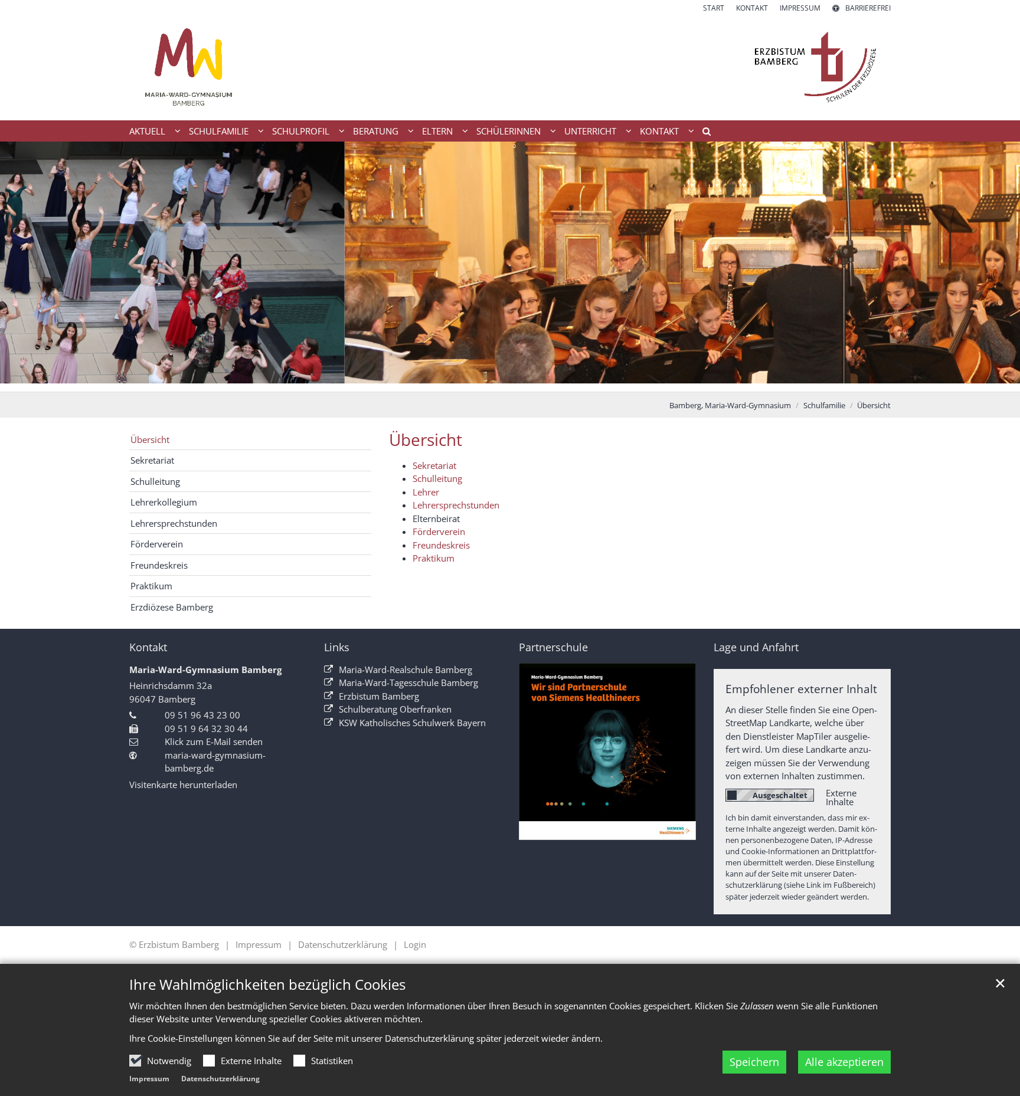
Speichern (754, 1062)
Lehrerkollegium (163, 502)
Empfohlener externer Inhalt (801, 688)
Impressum (149, 1079)
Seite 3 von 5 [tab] (510, 380)
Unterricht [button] (590, 131)
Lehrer (426, 492)
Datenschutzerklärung (220, 1079)
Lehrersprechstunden (456, 505)
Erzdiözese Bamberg (171, 607)
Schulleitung (437, 478)
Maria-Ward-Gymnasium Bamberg (205, 669)
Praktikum (434, 558)
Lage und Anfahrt (756, 647)
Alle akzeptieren (844, 1062)
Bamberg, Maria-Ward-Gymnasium (730, 405)
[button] (702, 133)
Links (336, 647)
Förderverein (439, 531)
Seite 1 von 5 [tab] (469, 380)
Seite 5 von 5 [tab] (551, 380)
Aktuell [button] (147, 131)
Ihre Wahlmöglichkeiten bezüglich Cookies (267, 984)
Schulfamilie (824, 405)
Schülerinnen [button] (508, 131)
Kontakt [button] (659, 131)
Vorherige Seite (23, 266)
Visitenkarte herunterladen (183, 784)
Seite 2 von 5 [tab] (489, 380)
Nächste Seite (996, 266)
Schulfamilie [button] (219, 131)
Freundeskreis (441, 545)
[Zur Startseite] (510, 67)
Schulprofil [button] (300, 131)
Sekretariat (434, 465)
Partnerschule (553, 647)
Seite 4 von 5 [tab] (531, 380)
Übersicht (874, 405)
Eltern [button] (437, 131)
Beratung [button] (375, 131)
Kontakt (148, 647)
